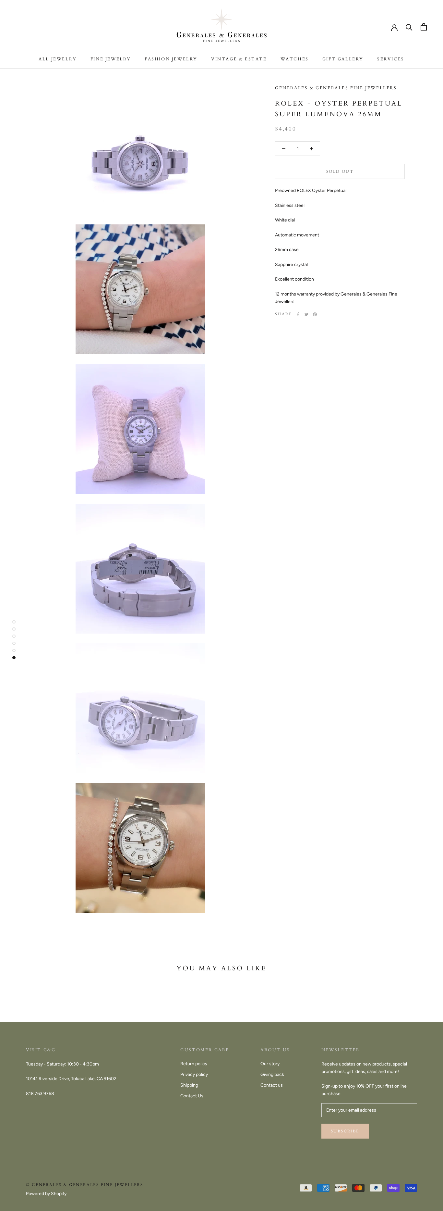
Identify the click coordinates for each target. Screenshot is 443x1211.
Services (390, 59)
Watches (295, 59)
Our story (270, 1063)
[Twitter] (306, 314)
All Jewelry (58, 59)
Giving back (272, 1074)
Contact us (271, 1085)
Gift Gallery (343, 59)
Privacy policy (194, 1074)
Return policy (193, 1063)
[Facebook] (298, 314)
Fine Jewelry (110, 59)
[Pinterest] (315, 314)
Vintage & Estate (239, 59)
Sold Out (339, 171)
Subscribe (345, 1131)
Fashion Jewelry (171, 59)
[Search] (409, 26)
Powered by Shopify (46, 1193)
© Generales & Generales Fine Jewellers (84, 1184)
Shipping (189, 1085)
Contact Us (191, 1096)
